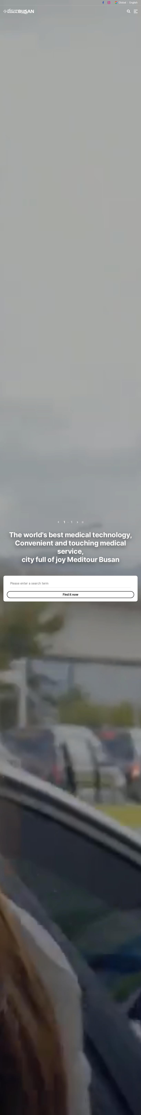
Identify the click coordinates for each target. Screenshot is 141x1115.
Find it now (70, 594)
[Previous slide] (58, 522)
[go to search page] (128, 11)
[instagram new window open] (108, 2)
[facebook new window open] (103, 2)
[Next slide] (77, 522)
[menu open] (136, 11)
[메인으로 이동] (18, 11)
